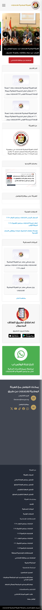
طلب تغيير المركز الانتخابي (23, 594)
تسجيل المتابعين (27, 572)
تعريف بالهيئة (28, 475)
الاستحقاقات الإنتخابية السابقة (22, 553)
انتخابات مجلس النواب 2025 (23, 524)
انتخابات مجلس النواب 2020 (24, 538)
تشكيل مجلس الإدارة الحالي (23, 480)
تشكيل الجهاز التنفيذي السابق (22, 494)
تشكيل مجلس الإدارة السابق (23, 484)
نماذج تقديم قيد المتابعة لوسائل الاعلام (19, 584)
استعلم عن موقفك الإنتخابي (25, 558)
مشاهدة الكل (21, 298)
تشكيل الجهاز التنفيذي (25, 489)
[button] (5, 34)
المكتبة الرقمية (30, 563)
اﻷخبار (31, 504)
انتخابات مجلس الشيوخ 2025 (23, 528)
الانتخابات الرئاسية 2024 (25, 533)
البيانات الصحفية (27, 509)
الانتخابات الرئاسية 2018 (25, 548)
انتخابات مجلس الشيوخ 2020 (23, 543)
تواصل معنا (31, 599)
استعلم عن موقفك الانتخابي (21, 60)
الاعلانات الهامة (28, 514)
